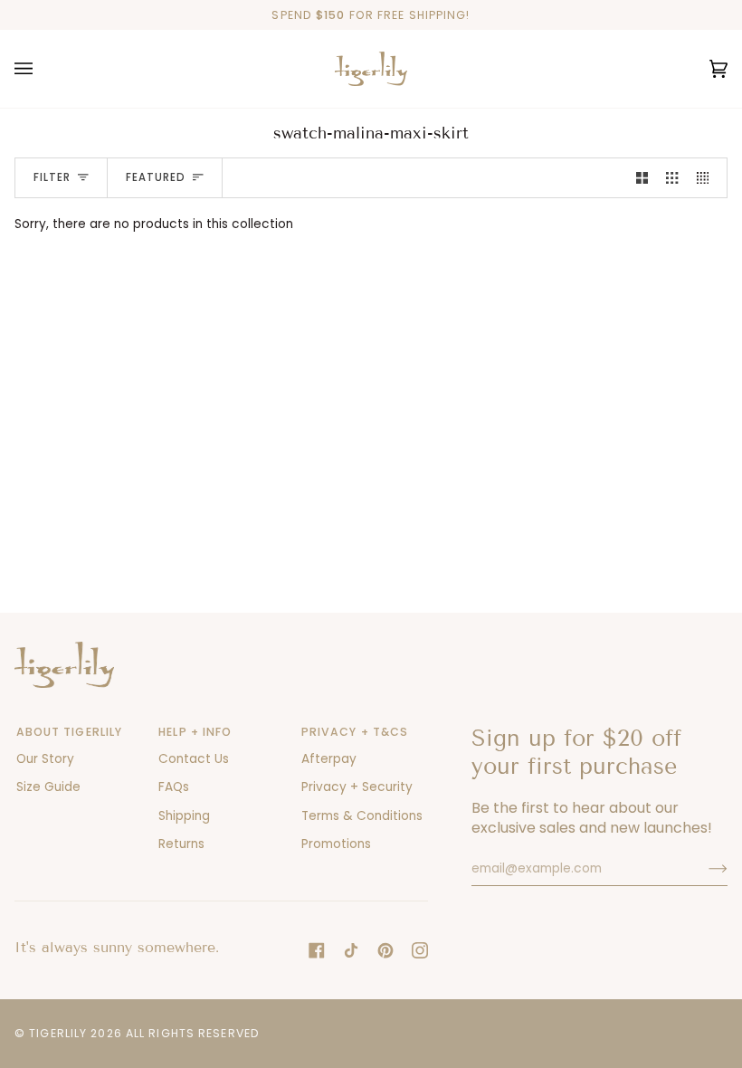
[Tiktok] (351, 950)
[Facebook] (317, 950)
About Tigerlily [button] (69, 731)
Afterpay (329, 759)
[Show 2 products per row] (642, 177)
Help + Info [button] (195, 731)
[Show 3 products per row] (672, 177)
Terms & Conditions (362, 816)
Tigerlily (58, 1033)
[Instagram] (420, 950)
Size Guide (48, 787)
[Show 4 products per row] (707, 177)
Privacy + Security (357, 787)
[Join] (704, 868)
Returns (181, 844)
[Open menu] (41, 69)
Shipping (184, 816)
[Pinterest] (385, 950)
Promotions (336, 844)
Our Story (45, 759)
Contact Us (193, 759)
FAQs (173, 787)
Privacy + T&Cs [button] (355, 731)
